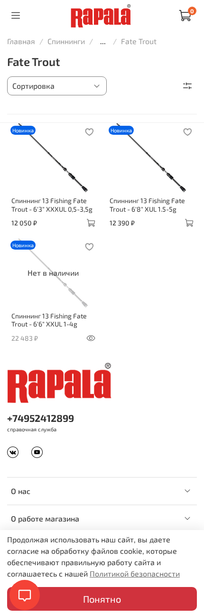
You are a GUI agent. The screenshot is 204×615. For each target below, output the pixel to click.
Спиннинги (66, 41)
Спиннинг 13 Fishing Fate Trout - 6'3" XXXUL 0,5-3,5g (52, 204)
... (103, 41)
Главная (21, 41)
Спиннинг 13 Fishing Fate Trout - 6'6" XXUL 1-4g (49, 320)
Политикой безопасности (135, 573)
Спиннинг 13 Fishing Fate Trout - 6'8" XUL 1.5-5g (147, 204)
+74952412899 (40, 418)
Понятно (102, 599)
